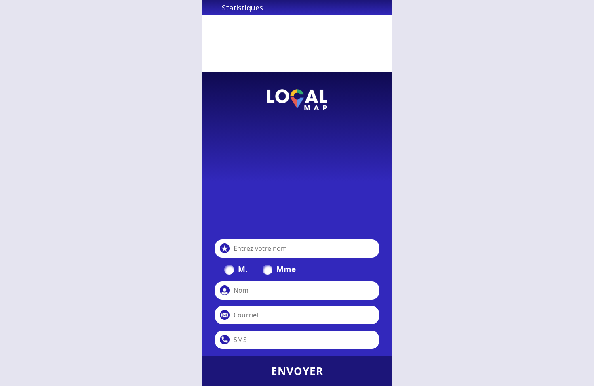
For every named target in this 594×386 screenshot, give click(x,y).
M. (242, 269)
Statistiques (242, 7)
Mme (286, 269)
